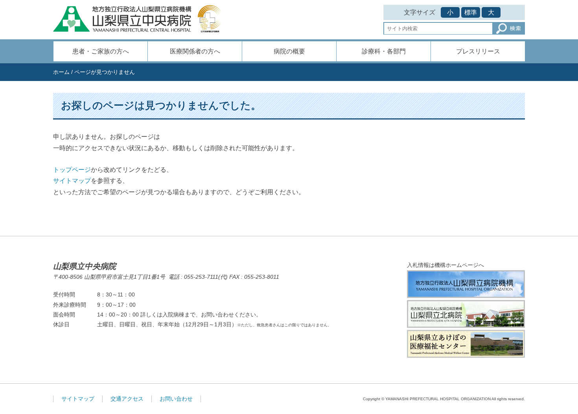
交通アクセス (127, 399)
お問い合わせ (176, 399)
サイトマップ (72, 180)
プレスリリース (478, 51)
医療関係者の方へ (195, 51)
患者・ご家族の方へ (100, 51)
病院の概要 (289, 51)
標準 (470, 12)
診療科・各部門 (384, 51)
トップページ (72, 169)
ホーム (61, 72)
